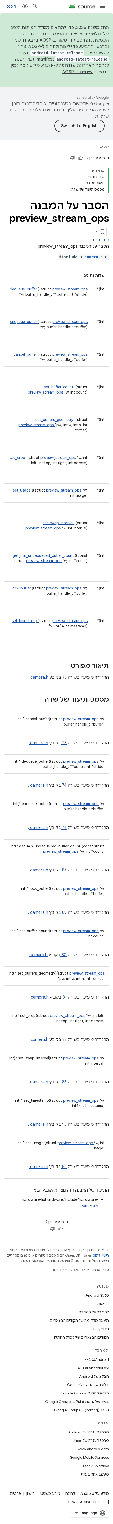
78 (64, 743)
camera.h (94, 256)
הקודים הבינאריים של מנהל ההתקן (81, 1337)
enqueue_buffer (24, 321)
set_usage (22, 490)
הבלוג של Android (94, 1376)
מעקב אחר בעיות (95, 1474)
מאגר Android (97, 1295)
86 (64, 1082)
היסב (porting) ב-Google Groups (81, 1410)
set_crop (18, 457)
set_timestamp (25, 620)
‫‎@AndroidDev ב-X (93, 1368)
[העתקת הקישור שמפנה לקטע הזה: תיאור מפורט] (64, 666)
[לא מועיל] (72, 158)
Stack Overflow (96, 1465)
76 (64, 827)
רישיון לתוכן (101, 1255)
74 (64, 785)
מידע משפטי (50, 1493)
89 (64, 912)
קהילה (70, 1493)
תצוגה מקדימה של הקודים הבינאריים (79, 1320)
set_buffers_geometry (54, 419)
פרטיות (15, 1493)
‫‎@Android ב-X (96, 1359)
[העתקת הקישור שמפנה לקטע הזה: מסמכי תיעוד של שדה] (37, 700)
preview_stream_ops (70, 289)
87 (64, 870)
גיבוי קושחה (100, 1329)
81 (64, 997)
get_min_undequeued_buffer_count (44, 555)
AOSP (104, 147)
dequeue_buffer (24, 289)
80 (63, 954)
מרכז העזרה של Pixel (91, 1440)
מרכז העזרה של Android (88, 1432)
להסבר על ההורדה (94, 1312)
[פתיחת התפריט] (102, 6)
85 (64, 1166)
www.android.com (93, 1449)
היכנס (11, 6)
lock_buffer (22, 588)
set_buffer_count (59, 387)
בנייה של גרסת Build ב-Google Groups (77, 1401)
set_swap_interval (58, 522)
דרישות (103, 1303)
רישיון (30, 1493)
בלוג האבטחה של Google (88, 1384)
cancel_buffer (26, 354)
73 (64, 677)
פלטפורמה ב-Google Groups (85, 1393)
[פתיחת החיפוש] (35, 6)
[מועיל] (80, 158)
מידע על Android (94, 1493)
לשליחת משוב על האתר (86, 1502)
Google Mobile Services (89, 1457)
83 (64, 1039)
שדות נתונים (97, 240)
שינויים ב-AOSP (77, 72)
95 (64, 1124)
